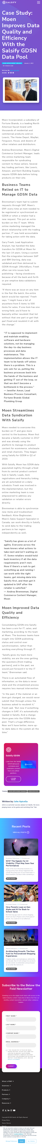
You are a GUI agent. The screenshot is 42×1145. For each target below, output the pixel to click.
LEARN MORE (13, 779)
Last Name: (11, 1025)
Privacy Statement (14, 1059)
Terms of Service (6, 1123)
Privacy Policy (6, 1120)
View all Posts (19, 832)
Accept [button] (21, 1141)
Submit (11, 1066)
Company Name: (12, 1033)
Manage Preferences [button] (11, 1141)
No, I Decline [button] (31, 1141)
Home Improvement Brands (12, 63)
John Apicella (14, 70)
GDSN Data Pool (33, 791)
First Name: (11, 1016)
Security (4, 1126)
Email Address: (13, 1042)
